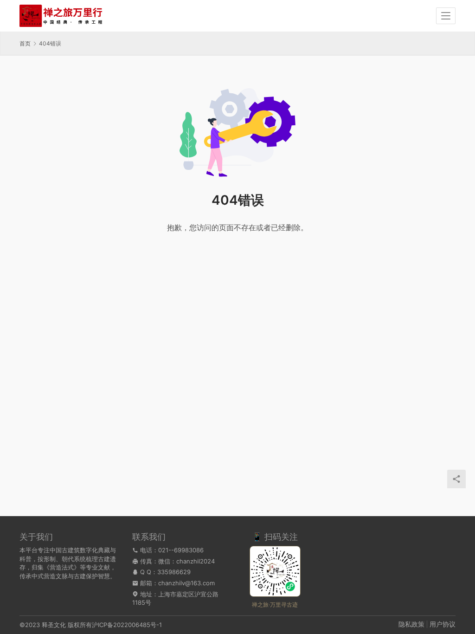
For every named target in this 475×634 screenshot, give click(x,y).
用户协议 (443, 624)
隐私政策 (411, 624)
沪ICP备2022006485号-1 (127, 624)
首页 (25, 43)
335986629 (174, 572)
